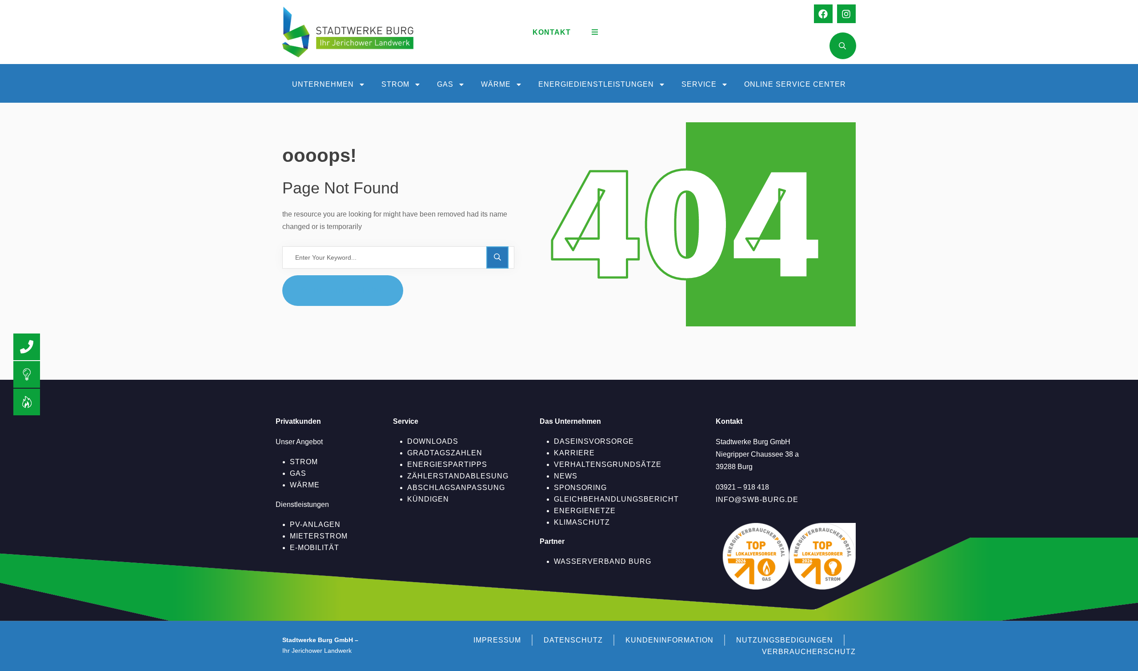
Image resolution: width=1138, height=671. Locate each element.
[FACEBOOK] (823, 13)
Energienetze (585, 510)
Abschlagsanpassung (456, 487)
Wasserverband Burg (602, 561)
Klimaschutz (582, 522)
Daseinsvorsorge (594, 441)
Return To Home (349, 290)
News (565, 476)
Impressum (497, 640)
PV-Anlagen (315, 524)
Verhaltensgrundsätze (607, 464)
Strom (395, 84)
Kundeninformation (669, 640)
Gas (445, 84)
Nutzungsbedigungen (784, 640)
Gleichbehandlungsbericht (616, 499)
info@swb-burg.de (757, 499)
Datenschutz (573, 640)
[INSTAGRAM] (846, 13)
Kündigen (428, 499)
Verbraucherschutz (809, 651)
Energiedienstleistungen (596, 84)
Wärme (496, 84)
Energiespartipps (447, 464)
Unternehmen (323, 84)
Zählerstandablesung (458, 476)
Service (699, 84)
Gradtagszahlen (444, 453)
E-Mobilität (314, 547)
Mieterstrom (319, 536)
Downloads (432, 441)
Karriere (574, 453)
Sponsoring (580, 487)
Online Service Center (795, 84)
